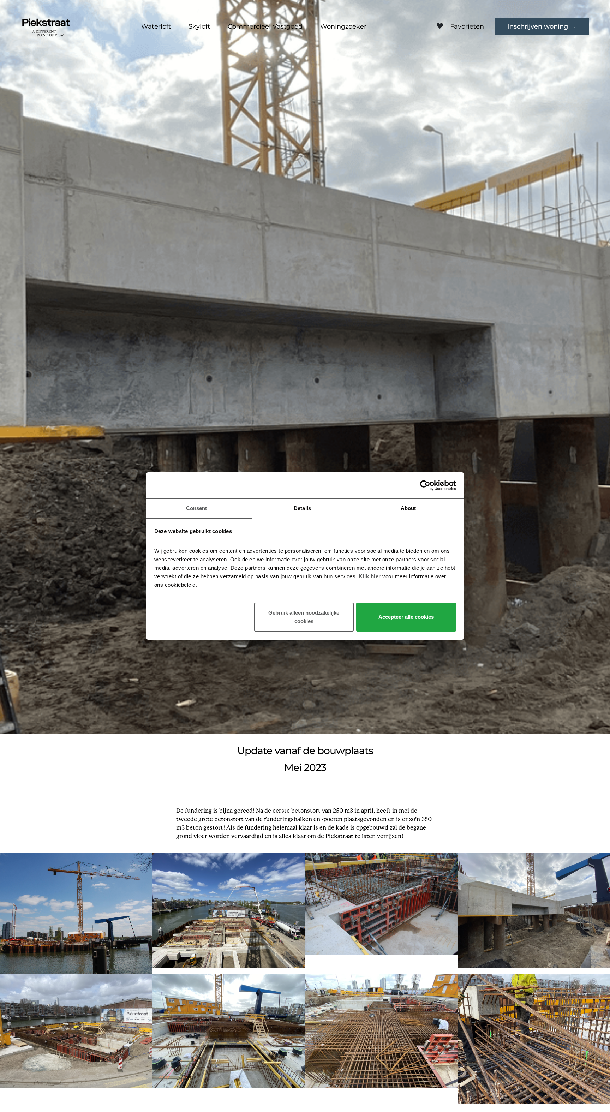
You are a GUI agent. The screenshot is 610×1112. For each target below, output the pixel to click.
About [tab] (408, 508)
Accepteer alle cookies (406, 617)
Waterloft (156, 26)
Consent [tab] (196, 508)
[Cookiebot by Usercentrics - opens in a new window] (425, 485)
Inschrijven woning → (541, 26)
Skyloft (199, 26)
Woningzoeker (343, 26)
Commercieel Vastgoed (265, 26)
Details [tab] (302, 508)
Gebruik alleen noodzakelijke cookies (303, 617)
